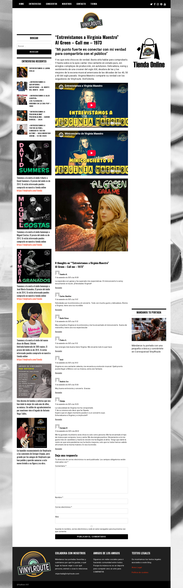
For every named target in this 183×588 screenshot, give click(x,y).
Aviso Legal (137, 567)
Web (57, 517)
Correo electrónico (63, 507)
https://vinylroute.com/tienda (29, 190)
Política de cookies (140, 572)
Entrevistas (35, 3)
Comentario (60, 466)
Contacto (81, 3)
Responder (58, 287)
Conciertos (51, 3)
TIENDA (94, 3)
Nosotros (67, 3)
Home (21, 3)
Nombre (59, 497)
